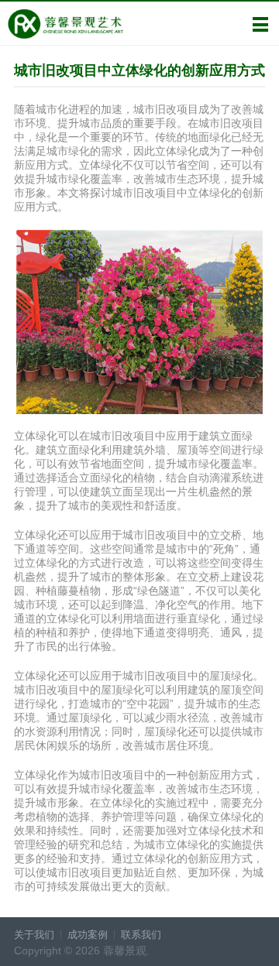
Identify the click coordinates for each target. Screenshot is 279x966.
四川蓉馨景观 (65, 24)
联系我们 (141, 934)
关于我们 (34, 934)
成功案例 (87, 934)
